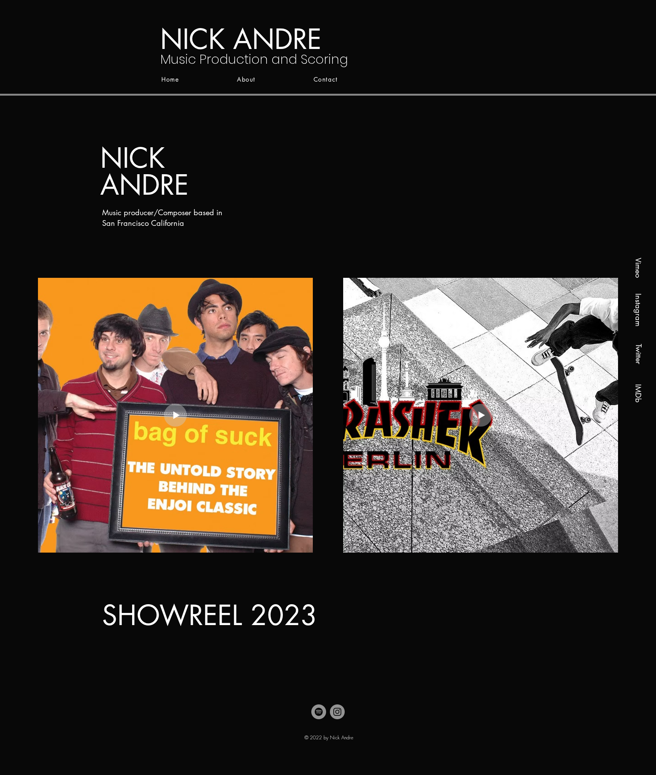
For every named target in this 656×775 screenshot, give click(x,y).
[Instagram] (337, 711)
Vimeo (638, 267)
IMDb (638, 393)
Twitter (638, 354)
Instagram (638, 309)
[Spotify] (318, 711)
